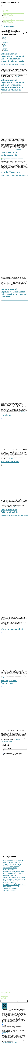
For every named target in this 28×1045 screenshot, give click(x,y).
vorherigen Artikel (8, 741)
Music (11, 879)
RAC (17, 880)
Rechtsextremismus (11, 885)
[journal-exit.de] (8, 26)
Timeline (5, 39)
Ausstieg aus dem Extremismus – (9, 681)
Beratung (12, 862)
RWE (15, 886)
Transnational (14, 888)
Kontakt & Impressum (8, 14)
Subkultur (5, 888)
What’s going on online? (12, 629)
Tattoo (10, 888)
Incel (12, 877)
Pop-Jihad (5, 880)
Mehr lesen (18, 76)
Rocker (12, 886)
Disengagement (20, 871)
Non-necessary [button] (5, 1032)
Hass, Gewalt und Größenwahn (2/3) (9, 510)
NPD (17, 879)
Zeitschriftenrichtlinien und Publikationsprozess (13, 13)
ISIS (17, 877)
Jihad (4, 879)
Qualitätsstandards (11, 880)
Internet (14, 877)
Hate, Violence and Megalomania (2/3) (9, 153)
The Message (6, 415)
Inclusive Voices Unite (11, 172)
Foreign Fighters (19, 873)
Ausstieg (5, 862)
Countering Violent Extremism (13, 863)
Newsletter (5, 42)
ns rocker (19, 879)
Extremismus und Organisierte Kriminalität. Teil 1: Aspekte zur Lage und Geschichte (14, 293)
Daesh (15, 866)
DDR (18, 866)
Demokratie (22, 866)
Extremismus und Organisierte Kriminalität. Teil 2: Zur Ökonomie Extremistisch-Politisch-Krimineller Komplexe (13, 85)
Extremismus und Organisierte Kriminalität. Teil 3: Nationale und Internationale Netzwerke (13, 57)
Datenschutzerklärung (8, 15)
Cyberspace (11, 866)
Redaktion (5, 10)
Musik (14, 879)
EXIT (5, 874)
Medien (8, 879)
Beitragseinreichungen (8, 11)
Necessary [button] (4, 1022)
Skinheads (20, 886)
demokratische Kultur (10, 868)
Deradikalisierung (9, 871)
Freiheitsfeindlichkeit (10, 876)
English (5, 41)
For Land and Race (10, 461)
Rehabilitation (22, 885)
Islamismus (22, 877)
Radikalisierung (9, 882)
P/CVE (23, 879)
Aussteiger (19, 860)
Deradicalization (9, 869)
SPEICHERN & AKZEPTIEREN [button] (9, 1042)
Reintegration (7, 886)
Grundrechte (7, 877)
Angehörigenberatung (9, 860)
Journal (4, 37)
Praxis (4, 38)
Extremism (12, 874)
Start (4, 36)
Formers (24, 873)
